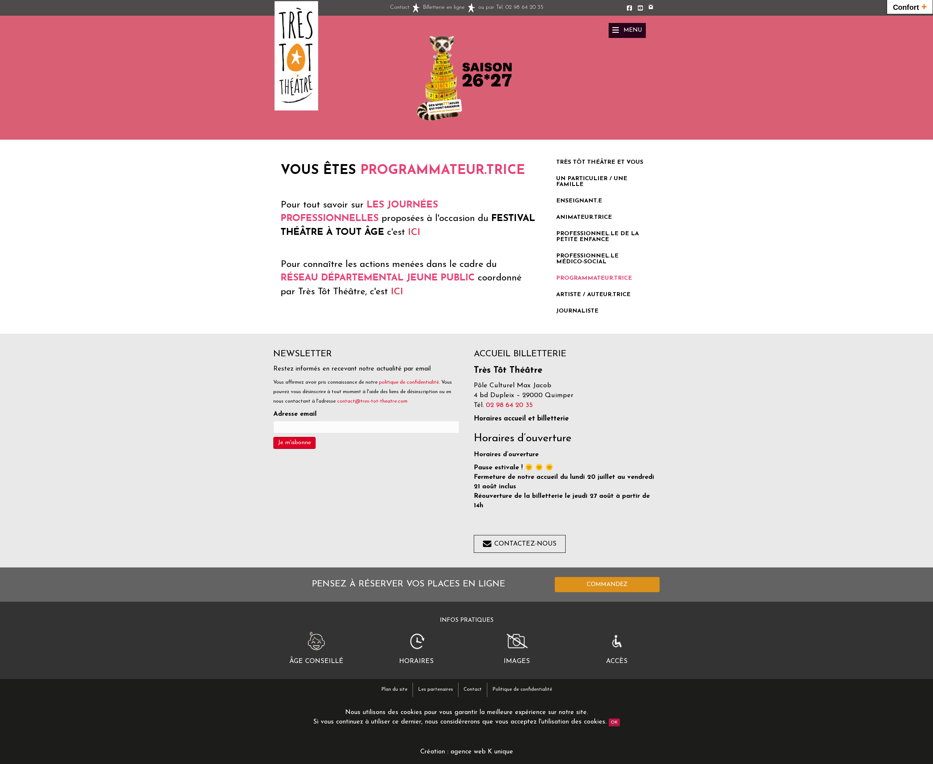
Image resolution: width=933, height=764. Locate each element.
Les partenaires (435, 689)
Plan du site (394, 689)
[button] (627, 30)
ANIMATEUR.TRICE (584, 217)
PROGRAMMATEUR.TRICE (594, 278)
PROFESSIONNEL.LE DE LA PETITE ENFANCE (597, 237)
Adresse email (295, 414)
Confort (910, 6)
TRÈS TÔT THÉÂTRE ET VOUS (599, 162)
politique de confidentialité (409, 382)
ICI (414, 232)
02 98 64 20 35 (524, 7)
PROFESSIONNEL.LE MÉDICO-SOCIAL (587, 259)
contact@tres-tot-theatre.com (372, 401)
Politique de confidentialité (522, 689)
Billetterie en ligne (444, 7)
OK (614, 722)
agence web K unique (481, 752)
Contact (399, 7)
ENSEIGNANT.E (579, 201)
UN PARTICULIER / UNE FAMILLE (591, 181)
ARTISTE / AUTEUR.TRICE (593, 295)
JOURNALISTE (577, 311)
